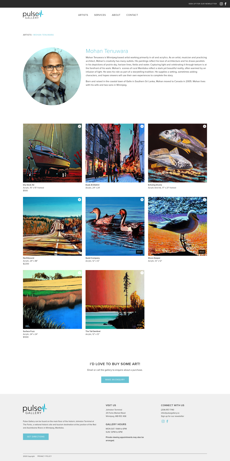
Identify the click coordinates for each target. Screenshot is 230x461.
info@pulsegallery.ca (170, 413)
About (116, 15)
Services (100, 15)
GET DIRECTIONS (36, 436)
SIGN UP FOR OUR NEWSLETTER (203, 4)
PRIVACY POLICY (44, 456)
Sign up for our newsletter (172, 416)
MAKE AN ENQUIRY (115, 379)
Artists (83, 15)
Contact (132, 15)
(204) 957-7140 (167, 409)
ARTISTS (27, 34)
